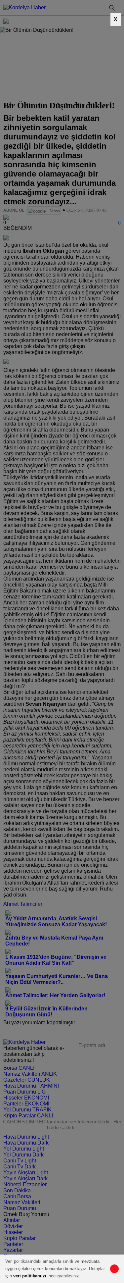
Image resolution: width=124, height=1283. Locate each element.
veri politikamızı (29, 1275)
